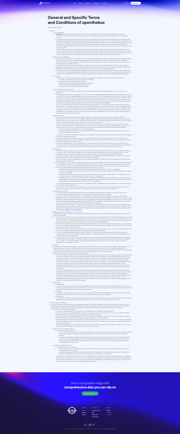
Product (80, 3)
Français (109, 414)
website (83, 119)
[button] (88, 3)
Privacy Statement (65, 209)
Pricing (104, 3)
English (108, 410)
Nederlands (110, 412)
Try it (75, 3)
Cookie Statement (77, 209)
